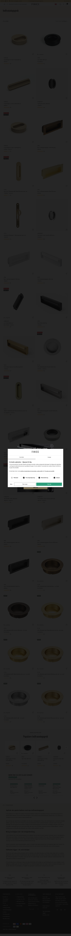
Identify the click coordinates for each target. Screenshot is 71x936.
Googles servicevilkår (49, 471)
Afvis (11, 484)
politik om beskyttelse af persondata (28, 471)
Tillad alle (49, 484)
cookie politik (39, 471)
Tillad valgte (24, 484)
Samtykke (21, 457)
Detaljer (49, 457)
